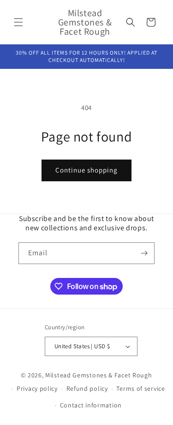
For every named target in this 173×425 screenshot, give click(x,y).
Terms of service (140, 388)
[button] (18, 22)
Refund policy (87, 388)
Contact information (91, 405)
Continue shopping (86, 170)
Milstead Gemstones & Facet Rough (98, 375)
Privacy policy (37, 388)
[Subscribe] (144, 253)
